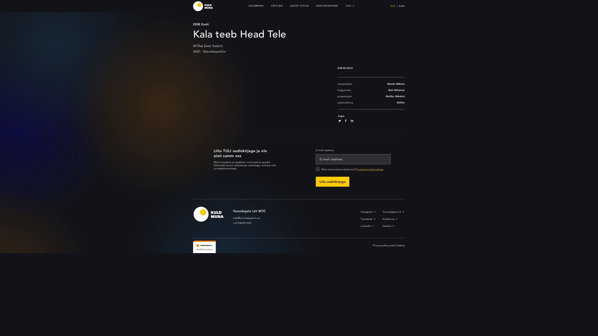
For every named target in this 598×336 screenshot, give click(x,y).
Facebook (367, 219)
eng (402, 6)
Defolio (387, 226)
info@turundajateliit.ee (246, 218)
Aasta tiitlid (299, 5)
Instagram (367, 211)
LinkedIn (366, 226)
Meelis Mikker (396, 83)
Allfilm (401, 102)
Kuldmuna (256, 5)
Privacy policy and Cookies (389, 245)
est (393, 6)
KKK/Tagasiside (327, 5)
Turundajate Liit (392, 211)
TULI (348, 5)
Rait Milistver (396, 90)
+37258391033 (242, 223)
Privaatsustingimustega (369, 169)
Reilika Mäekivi (395, 96)
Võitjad (277, 5)
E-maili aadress (325, 150)
